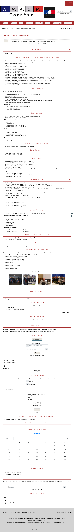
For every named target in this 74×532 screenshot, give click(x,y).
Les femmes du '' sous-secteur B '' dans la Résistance (21, 174)
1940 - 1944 (9, 122)
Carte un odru (9, 131)
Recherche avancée (64, 13)
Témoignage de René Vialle (12, 84)
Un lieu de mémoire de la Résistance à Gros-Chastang (19, 146)
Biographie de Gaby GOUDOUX (14, 173)
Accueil (12, 28)
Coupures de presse (11, 217)
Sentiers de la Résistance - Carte (15, 203)
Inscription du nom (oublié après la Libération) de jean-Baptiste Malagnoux (25, 237)
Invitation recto (10, 220)
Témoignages (9, 225)
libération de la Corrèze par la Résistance (16, 117)
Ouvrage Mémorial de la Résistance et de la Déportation (20, 164)
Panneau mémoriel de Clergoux (13, 71)
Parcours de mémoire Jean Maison (14, 259)
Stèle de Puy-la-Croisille (11, 267)
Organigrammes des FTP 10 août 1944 (16, 126)
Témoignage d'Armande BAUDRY (15, 176)
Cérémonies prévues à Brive (13, 474)
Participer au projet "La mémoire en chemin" (17, 299)
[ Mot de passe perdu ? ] (37, 355)
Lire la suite (65, 312)
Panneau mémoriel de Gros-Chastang (15, 72)
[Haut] (72, 213)
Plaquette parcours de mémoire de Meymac (18, 229)
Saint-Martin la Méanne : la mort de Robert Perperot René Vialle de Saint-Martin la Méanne (29, 77)
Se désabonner (10, 389)
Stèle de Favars (9, 262)
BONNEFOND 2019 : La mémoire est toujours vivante (19, 187)
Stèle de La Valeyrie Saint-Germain (14, 264)
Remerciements (10, 123)
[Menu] (70, 4)
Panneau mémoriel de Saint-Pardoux (15, 75)
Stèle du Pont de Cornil (11, 268)
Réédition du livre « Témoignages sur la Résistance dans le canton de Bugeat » (26, 192)
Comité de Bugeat (37, 272)
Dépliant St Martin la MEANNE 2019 (14, 65)
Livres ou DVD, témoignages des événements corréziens (20, 162)
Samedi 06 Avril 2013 (28, 28)
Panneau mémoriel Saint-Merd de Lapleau (16, 68)
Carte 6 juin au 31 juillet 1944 (14, 134)
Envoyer (37, 352)
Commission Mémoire (12, 108)
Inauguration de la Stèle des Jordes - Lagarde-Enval (19, 246)
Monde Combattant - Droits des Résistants (16, 99)
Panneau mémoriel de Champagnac (14, 69)
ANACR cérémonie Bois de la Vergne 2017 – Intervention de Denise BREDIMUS (26, 184)
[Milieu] (72, 216)
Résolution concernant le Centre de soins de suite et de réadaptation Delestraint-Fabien (28, 100)
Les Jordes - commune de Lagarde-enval (16, 256)
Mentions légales (50, 291)
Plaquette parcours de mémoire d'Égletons (17, 231)
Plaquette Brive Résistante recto (14, 153)
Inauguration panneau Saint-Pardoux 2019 (16, 66)
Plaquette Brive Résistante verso (14, 154)
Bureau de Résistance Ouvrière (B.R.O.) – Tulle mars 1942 (21, 254)
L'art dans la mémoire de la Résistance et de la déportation (21, 426)
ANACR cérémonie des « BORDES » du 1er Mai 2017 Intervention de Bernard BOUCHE (29, 185)
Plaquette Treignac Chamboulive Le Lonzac (16, 239)
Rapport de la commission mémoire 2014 (16, 97)
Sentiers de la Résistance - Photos (15, 202)
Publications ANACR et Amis (13, 167)
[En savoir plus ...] (44, 529)
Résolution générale (10, 96)
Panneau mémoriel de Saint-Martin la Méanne (17, 74)
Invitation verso (10, 222)
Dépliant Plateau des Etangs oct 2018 (15, 63)
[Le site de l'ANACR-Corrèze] (21, 11)
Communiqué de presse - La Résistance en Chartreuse (20, 161)
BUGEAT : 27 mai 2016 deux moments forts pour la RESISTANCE (24, 197)
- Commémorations (18, 309)
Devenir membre (37, 339)
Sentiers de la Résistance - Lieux (15, 206)
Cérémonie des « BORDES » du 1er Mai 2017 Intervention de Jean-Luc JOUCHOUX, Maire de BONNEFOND (34, 189)
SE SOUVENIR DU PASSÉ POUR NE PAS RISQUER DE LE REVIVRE (24, 116)
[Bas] (72, 218)
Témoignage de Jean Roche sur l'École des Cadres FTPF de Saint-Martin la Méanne (27, 83)
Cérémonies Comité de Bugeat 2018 (15, 190)
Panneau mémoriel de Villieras (13, 257)
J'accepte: (30, 399)
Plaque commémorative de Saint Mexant (16, 261)
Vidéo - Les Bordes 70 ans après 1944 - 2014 (17, 193)
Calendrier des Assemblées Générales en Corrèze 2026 (20, 419)
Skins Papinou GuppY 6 (31, 531)
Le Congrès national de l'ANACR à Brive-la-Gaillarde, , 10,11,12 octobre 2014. (26, 93)
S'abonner (8, 387)
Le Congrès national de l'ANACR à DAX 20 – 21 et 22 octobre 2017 (23, 94)
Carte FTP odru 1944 (11, 132)
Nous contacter (12, 497)
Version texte (11, 500)
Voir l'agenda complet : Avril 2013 (37, 43)
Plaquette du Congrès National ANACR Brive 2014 (18, 102)
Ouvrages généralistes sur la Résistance (16, 165)
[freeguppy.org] (28, 529)
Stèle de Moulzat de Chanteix (13, 265)
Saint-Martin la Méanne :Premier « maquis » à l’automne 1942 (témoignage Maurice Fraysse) (30, 78)
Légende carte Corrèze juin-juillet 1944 (16, 135)
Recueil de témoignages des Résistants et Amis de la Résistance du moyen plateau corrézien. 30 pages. (33, 168)
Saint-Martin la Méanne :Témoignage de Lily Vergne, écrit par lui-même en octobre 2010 (28, 80)
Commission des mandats (13, 109)
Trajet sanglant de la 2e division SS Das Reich (18, 140)
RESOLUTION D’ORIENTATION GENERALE (18, 106)
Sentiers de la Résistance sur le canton (15, 182)
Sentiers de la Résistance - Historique (16, 205)
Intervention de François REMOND (15, 219)
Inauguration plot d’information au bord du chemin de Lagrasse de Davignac (25, 213)
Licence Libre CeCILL (43, 531)
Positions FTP (10, 223)
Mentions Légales (13, 502)
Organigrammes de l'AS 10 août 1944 (16, 125)
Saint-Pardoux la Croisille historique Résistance (18, 81)
